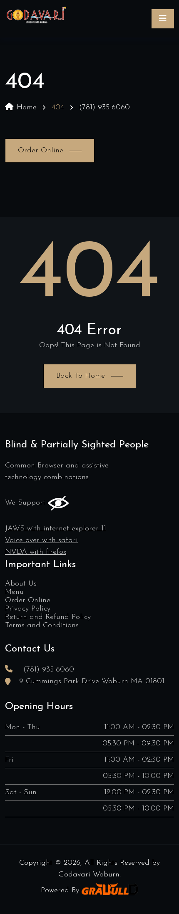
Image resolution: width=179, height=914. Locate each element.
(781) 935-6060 (104, 107)
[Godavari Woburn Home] (36, 18)
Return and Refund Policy (48, 617)
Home (27, 107)
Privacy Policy (27, 609)
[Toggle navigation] (163, 18)
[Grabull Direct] (110, 890)
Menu (14, 592)
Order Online (27, 600)
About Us (21, 584)
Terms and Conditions (42, 625)
